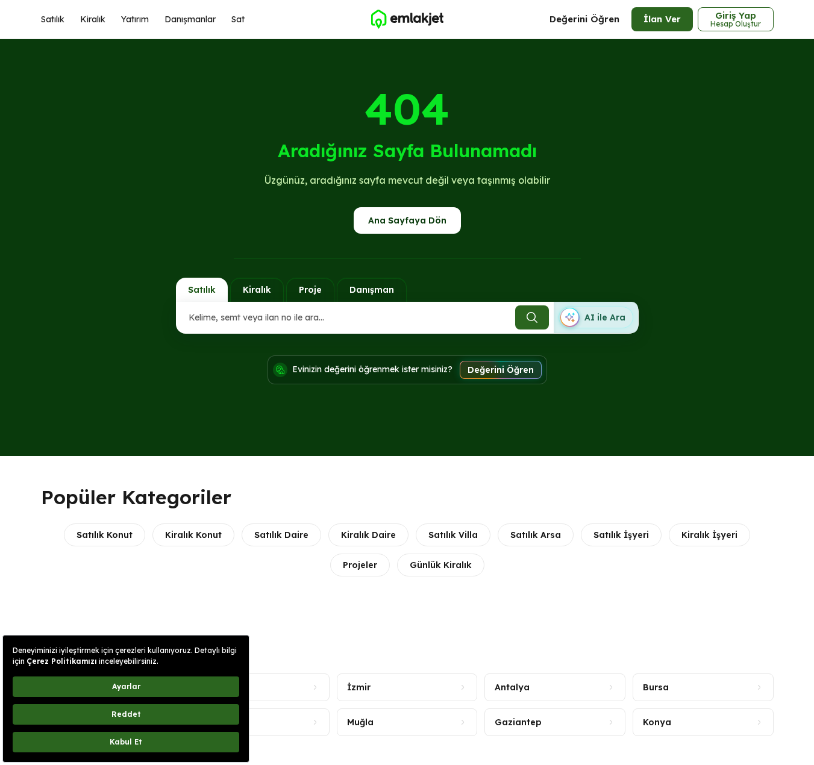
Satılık (52, 19)
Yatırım (135, 19)
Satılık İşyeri (621, 534)
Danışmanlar (190, 19)
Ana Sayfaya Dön (407, 220)
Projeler (360, 565)
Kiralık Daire (368, 534)
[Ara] (532, 317)
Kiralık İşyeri (709, 534)
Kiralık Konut (193, 534)
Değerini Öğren (584, 19)
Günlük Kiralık (441, 565)
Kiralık (92, 19)
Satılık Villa (453, 534)
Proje (310, 289)
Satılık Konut (105, 534)
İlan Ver (662, 19)
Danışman (371, 289)
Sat (238, 19)
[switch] (596, 317)
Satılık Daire (281, 534)
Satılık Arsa (535, 534)
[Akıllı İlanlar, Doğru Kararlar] (407, 19)
